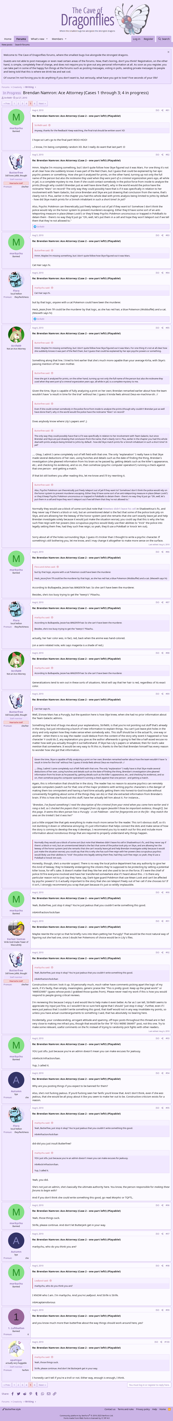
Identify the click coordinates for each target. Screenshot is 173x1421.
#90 (167, 892)
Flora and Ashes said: (44, 566)
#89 (167, 693)
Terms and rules (126, 1409)
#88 (167, 653)
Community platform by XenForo (86, 1415)
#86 (167, 551)
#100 (167, 1342)
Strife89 (8, 97)
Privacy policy (143, 1409)
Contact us (110, 1409)
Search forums (22, 44)
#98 (167, 1265)
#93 (167, 1038)
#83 (167, 235)
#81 (167, 110)
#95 (167, 1107)
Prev (7, 103)
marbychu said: (42, 287)
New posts (7, 44)
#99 (167, 1310)
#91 (167, 921)
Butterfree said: (42, 250)
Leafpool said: (41, 1280)
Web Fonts (84, 1418)
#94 (167, 1073)
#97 (167, 1233)
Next (41, 103)
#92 (167, 952)
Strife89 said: (40, 125)
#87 (167, 602)
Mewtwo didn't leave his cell (119, 508)
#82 (167, 154)
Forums (21, 38)
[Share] (162, 110)
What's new (37, 38)
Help (154, 1409)
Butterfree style (13, 1409)
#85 (167, 327)
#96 (167, 1205)
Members (57, 38)
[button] (47, 39)
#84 (167, 272)
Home (7, 38)
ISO (157, 110)
